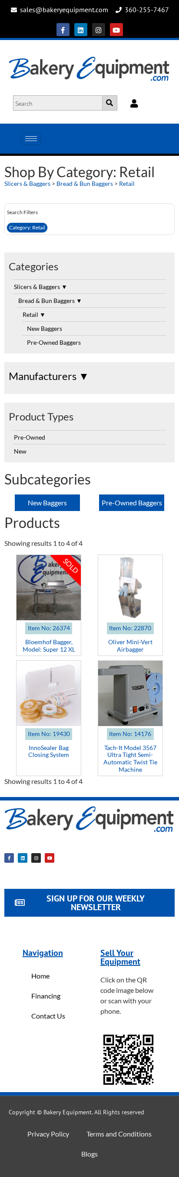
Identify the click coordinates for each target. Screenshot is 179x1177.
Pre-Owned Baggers (54, 342)
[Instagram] (98, 29)
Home (40, 976)
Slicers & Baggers (27, 183)
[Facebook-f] (63, 29)
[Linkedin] (80, 29)
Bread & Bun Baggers (84, 183)
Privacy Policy (48, 1134)
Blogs (89, 1154)
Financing (45, 996)
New (20, 451)
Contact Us (48, 1016)
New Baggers (44, 328)
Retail (127, 183)
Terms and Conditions (119, 1134)
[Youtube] (116, 29)
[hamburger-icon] (31, 138)
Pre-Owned (29, 437)
